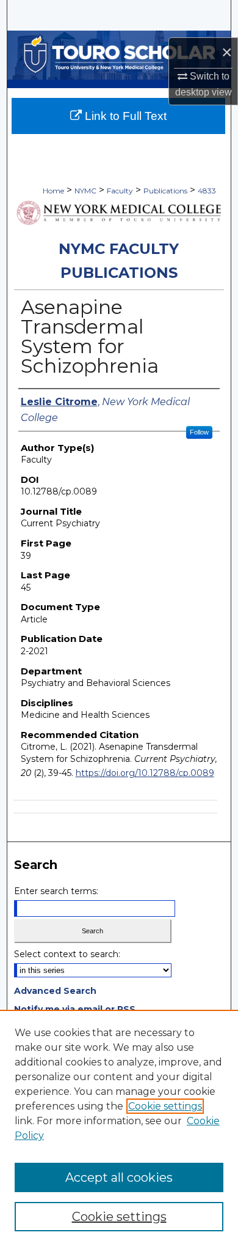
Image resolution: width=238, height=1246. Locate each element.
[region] (119, 1128)
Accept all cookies (119, 1177)
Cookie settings (165, 1106)
